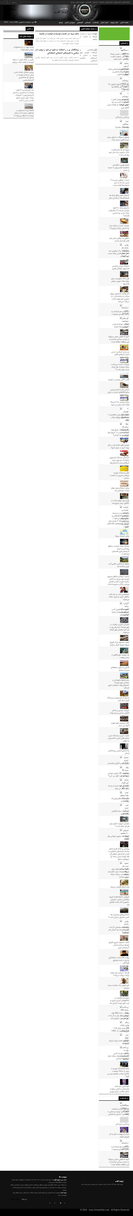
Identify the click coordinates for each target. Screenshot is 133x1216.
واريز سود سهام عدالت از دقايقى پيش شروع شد (120, 502)
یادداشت (101, 2)
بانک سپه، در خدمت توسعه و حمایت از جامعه (59, 34)
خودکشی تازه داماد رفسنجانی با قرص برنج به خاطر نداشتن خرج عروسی (119, 1089)
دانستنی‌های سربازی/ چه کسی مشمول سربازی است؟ (118, 916)
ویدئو (72, 2)
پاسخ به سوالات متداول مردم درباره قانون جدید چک (118, 138)
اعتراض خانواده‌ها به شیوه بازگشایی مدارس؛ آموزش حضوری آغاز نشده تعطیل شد (119, 901)
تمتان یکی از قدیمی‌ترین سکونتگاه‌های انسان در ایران (118, 391)
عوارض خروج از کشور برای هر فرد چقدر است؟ (119, 825)
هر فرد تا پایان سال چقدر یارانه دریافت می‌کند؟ (119, 974)
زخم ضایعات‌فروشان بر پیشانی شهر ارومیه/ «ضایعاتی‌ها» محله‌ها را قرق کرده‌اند (118, 684)
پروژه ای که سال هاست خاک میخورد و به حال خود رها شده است (119, 152)
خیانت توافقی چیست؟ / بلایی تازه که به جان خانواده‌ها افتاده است (119, 183)
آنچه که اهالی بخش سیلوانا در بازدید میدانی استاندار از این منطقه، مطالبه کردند (118, 339)
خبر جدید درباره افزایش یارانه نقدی (120, 812)
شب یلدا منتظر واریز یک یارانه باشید (120, 799)
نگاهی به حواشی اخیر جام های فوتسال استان (119, 239)
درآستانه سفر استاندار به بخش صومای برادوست (120, 313)
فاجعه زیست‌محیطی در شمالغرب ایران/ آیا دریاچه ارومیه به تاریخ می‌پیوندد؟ (24, 113)
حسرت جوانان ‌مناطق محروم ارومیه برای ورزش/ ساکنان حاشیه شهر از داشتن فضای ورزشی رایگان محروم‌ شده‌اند (118, 580)
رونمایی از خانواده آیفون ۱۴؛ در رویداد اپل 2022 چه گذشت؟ (118, 87)
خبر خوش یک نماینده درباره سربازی (118, 986)
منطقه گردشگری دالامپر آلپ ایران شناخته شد (118, 565)
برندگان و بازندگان (122, 117)
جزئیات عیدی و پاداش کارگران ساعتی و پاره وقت (119, 711)
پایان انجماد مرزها (122, 536)
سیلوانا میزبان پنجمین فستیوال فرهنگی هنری (120, 267)
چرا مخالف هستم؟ (122, 127)
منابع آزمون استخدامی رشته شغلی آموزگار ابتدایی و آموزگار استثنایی (118, 72)
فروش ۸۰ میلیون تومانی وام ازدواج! (118, 837)
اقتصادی (88, 2)
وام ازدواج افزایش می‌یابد (119, 887)
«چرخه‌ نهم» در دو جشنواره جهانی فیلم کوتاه (24, 48)
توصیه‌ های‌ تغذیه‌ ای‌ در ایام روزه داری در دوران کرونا (118, 446)
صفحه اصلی (126, 2)
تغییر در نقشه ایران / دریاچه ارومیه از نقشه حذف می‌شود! (23, 61)
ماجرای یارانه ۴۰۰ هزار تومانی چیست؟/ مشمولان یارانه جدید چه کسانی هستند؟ (119, 212)
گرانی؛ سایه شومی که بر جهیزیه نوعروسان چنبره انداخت (120, 612)
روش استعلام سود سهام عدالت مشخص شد (120, 489)
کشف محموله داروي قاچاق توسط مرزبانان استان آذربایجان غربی (119, 945)
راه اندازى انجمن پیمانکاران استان (118, 752)
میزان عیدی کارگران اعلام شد (118, 763)
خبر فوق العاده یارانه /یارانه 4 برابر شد (119, 1042)
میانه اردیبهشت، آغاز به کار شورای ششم (119, 1135)
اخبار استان (109, 2)
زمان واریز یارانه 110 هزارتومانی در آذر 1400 (120, 1029)
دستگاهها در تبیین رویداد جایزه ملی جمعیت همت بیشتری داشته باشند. (119, 57)
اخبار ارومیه (117, 2)
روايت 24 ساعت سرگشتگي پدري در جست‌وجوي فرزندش (119, 960)
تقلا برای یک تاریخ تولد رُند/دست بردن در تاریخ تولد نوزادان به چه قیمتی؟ (118, 432)
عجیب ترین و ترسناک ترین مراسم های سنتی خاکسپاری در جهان (118, 738)
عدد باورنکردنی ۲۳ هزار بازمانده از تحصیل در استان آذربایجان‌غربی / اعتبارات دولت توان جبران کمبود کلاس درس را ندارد (23, 95)
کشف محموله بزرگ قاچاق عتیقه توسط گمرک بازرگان (119, 643)
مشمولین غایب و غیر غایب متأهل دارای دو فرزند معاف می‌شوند (118, 597)
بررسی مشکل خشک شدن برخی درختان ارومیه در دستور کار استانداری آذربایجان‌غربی (24, 76)
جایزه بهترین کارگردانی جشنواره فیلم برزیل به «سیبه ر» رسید (118, 168)
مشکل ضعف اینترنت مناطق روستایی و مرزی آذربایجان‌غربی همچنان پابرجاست (118, 550)
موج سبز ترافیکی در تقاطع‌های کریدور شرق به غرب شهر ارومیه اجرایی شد (119, 1000)
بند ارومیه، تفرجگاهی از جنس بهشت (120, 656)
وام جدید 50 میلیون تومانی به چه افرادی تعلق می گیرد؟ (118, 774)
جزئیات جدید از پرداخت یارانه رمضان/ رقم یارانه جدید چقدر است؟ (120, 367)
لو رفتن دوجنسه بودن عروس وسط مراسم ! (120, 325)
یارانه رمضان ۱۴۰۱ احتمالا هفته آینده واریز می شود (119, 403)
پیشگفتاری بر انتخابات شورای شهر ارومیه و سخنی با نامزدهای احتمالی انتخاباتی (118, 1112)
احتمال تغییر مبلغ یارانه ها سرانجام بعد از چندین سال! (119, 196)
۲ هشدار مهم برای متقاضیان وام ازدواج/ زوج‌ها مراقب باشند (118, 417)
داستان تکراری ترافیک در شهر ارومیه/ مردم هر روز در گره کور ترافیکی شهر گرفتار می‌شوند (119, 628)
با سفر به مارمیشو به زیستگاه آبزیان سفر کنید (118, 699)
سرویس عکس (80, 2)
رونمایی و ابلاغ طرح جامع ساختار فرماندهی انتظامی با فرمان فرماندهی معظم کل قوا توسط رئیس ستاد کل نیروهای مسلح (118, 854)
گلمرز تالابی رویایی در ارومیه (118, 379)
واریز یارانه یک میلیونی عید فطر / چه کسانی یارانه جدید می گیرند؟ (118, 253)
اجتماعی (95, 2)
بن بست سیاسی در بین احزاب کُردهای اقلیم (120, 353)
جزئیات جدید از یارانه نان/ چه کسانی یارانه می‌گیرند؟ (119, 227)
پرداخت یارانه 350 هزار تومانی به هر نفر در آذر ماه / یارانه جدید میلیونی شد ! (118, 1016)
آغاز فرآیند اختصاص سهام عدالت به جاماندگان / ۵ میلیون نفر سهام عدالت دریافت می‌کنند (119, 298)
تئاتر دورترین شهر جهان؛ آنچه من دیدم (120, 724)
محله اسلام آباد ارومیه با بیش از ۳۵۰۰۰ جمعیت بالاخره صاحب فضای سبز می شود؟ (118, 1072)
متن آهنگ (24, 1199)
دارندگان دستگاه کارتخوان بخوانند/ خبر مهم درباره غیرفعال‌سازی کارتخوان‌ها (119, 460)
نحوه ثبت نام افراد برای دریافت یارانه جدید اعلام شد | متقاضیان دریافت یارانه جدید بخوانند (118, 873)
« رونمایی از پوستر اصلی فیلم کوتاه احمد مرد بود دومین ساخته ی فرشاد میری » (118, 103)
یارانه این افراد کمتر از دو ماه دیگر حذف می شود (118, 787)
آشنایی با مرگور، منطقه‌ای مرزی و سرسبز (120, 668)
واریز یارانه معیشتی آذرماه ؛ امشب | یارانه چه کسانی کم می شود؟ (119, 930)
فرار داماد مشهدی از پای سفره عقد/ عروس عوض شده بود (120, 281)
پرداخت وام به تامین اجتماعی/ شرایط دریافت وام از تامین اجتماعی (118, 1056)
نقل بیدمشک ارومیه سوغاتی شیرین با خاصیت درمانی (119, 475)
